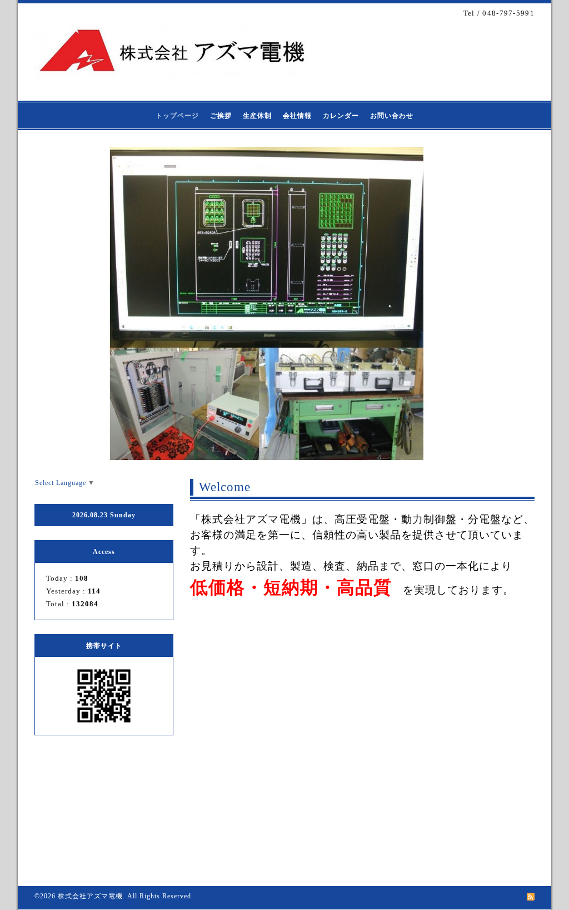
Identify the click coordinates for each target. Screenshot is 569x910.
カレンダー (341, 116)
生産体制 (257, 116)
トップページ (177, 116)
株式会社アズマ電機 (90, 896)
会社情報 (297, 116)
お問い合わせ (391, 116)
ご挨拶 (221, 116)
